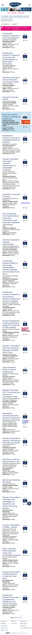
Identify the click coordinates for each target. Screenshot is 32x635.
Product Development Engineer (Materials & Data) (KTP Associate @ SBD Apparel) (11, 324)
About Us (13, 621)
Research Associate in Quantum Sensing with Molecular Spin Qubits (11, 440)
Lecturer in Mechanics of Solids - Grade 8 (11, 526)
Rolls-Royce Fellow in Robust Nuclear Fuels (11, 460)
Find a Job (3, 621)
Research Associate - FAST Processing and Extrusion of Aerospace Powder (11, 393)
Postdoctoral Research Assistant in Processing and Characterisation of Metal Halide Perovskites (11, 58)
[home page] (15, 6)
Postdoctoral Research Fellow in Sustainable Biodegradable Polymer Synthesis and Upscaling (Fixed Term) (10, 267)
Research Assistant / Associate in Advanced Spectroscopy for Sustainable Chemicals (10, 164)
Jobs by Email (4, 628)
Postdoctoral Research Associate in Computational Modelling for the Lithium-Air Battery (11, 599)
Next (20, 617)
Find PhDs (3, 623)
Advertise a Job (4, 630)
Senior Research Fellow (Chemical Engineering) (9, 369)
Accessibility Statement (25, 628)
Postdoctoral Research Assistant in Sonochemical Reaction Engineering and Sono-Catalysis (11, 296)
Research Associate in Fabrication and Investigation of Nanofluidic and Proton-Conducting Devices (11, 502)
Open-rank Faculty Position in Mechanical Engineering (11, 117)
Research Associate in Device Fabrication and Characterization (11, 80)
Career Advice (4, 625)
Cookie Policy (23, 625)
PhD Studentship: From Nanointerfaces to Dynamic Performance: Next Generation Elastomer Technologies (11, 219)
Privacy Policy (23, 623)
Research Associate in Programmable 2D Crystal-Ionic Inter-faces (11, 575)
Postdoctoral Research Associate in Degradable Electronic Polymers (11, 139)
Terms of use (23, 621)
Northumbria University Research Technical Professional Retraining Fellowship (11, 416)
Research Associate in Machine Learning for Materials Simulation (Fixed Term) (11, 349)
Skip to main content (6, 1)
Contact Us (14, 623)
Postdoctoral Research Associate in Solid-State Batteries (11, 35)
